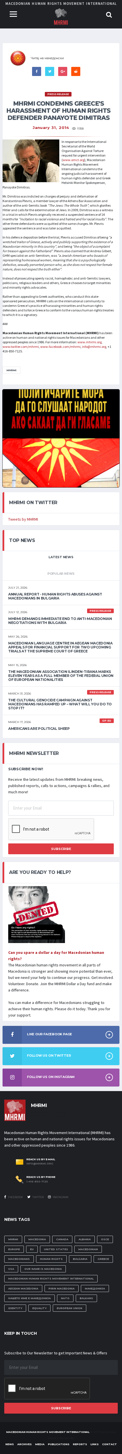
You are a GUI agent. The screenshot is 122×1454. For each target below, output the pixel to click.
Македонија (95, 1288)
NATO (65, 1298)
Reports (80, 1444)
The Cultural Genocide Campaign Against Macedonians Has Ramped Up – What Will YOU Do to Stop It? (60, 704)
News (9, 1444)
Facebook (15, 1197)
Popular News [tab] (61, 574)
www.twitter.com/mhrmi (21, 346)
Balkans (86, 1298)
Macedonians (19, 1258)
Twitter (38, 1197)
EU (32, 1249)
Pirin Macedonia (62, 1288)
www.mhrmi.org (89, 342)
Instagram (60, 1197)
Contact (109, 1444)
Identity (15, 1308)
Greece (103, 1258)
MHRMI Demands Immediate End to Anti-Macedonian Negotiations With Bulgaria (60, 621)
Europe (14, 1249)
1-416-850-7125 (37, 1181)
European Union (69, 1308)
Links (95, 1444)
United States (56, 1249)
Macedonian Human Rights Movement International (51, 1278)
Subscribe (61, 849)
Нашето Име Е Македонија (29, 1298)
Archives (24, 1444)
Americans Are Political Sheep (39, 728)
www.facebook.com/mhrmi (60, 346)
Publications (59, 1444)
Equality (39, 1308)
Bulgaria (80, 1258)
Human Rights (51, 1258)
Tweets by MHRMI (23, 519)
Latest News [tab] (61, 557)
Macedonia (37, 1239)
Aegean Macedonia (23, 1288)
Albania (85, 1239)
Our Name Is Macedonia (43, 1268)
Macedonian (88, 1249)
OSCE (105, 1239)
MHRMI (11, 370)
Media (40, 1444)
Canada (62, 1239)
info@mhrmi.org (94, 346)
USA (11, 1268)
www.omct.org (73, 160)
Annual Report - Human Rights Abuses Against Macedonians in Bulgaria (55, 596)
